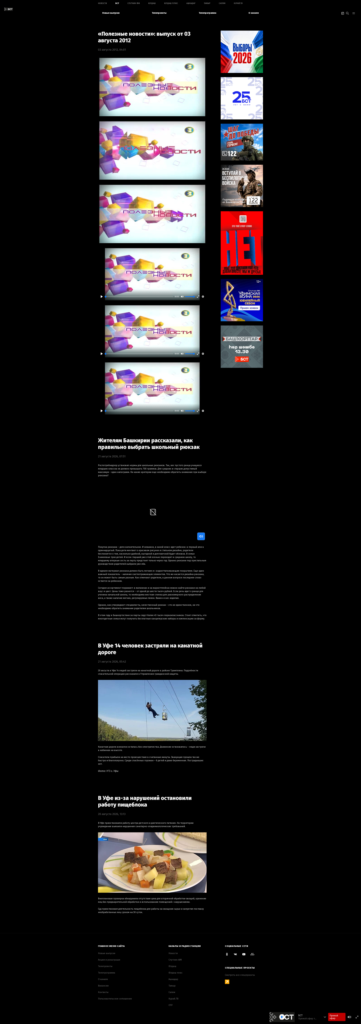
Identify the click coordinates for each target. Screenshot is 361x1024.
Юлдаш (152, 3)
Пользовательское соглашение (115, 998)
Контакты (103, 992)
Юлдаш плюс (171, 3)
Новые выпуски (111, 13)
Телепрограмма (207, 13)
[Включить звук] (201, 536)
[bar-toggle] (354, 13)
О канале (253, 13)
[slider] (139, 296)
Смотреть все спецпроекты (240, 975)
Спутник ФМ (133, 3)
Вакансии (103, 985)
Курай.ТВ (238, 3)
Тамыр (207, 3)
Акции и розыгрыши (109, 959)
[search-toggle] (347, 13)
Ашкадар (190, 3)
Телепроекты (159, 13)
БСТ (117, 3)
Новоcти (102, 3)
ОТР (171, 1005)
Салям (222, 3)
